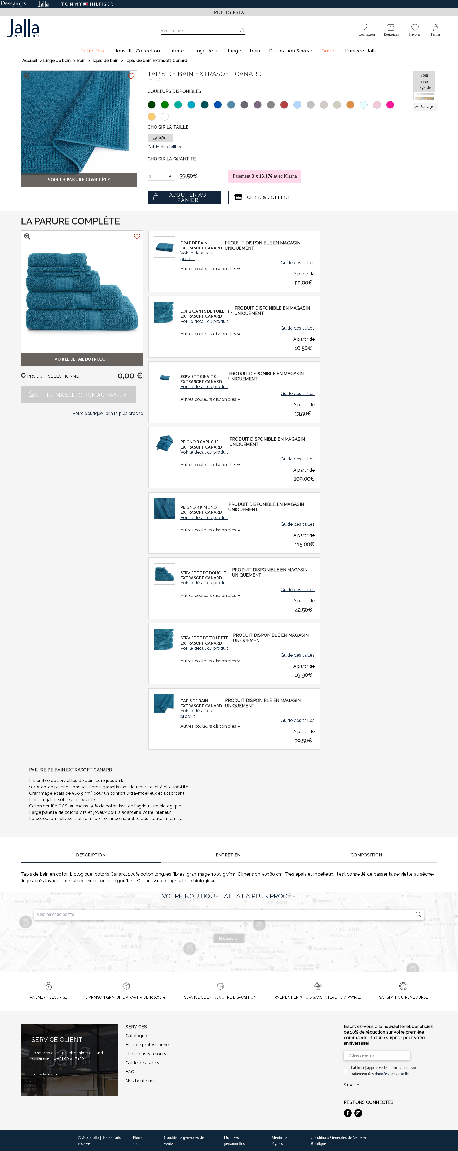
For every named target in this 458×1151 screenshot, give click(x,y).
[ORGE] (339, 104)
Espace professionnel (148, 1044)
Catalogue (136, 1035)
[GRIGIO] (313, 104)
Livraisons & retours (146, 1053)
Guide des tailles (298, 262)
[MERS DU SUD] (300, 104)
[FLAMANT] (379, 104)
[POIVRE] (247, 104)
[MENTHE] (180, 104)
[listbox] (161, 176)
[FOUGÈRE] (154, 104)
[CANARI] (154, 116)
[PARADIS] (194, 104)
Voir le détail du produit (196, 256)
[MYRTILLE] (260, 104)
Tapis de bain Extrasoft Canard (156, 60)
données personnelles (392, 1073)
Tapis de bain (105, 60)
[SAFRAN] (353, 104)
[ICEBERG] (366, 104)
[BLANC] (167, 116)
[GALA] (392, 104)
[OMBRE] (273, 104)
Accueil (29, 60)
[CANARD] (207, 104)
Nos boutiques (141, 1080)
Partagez (428, 106)
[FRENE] (167, 104)
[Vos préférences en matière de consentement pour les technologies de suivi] (449, 1142)
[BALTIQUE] (220, 104)
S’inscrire (351, 1085)
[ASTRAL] (233, 104)
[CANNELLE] (286, 104)
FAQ (130, 1071)
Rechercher (229, 938)
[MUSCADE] (326, 104)
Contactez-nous (44, 1074)
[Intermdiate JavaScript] (347, 1113)
